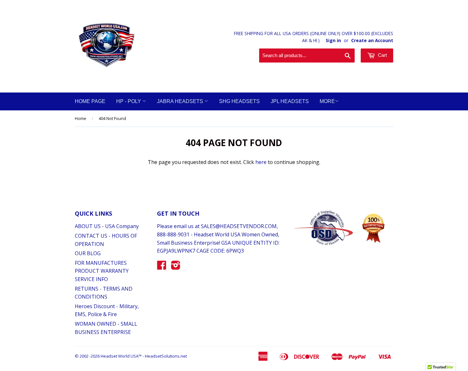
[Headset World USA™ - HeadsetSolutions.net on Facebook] (162, 267)
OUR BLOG (88, 253)
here (260, 162)
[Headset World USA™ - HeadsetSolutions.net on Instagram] (176, 267)
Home (80, 118)
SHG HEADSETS (239, 101)
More (327, 101)
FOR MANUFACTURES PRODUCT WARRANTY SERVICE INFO (102, 271)
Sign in (333, 40)
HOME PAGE (90, 101)
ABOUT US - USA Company (107, 226)
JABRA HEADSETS (180, 101)
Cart (382, 55)
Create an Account (372, 40)
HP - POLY (129, 101)
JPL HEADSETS (290, 101)
